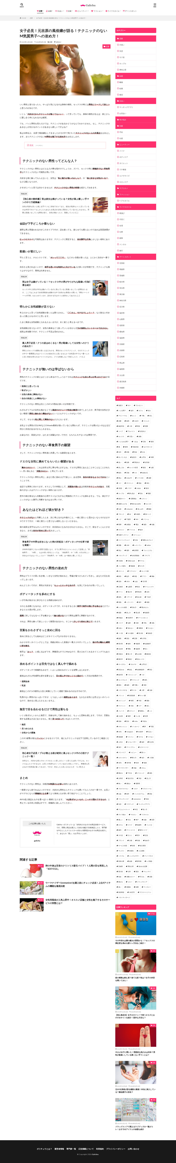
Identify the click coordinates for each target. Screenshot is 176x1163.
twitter (149, 545)
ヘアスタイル (124, 201)
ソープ (120, 431)
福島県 (147, 613)
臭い (119, 462)
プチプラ (147, 555)
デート (120, 592)
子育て (122, 219)
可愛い (136, 685)
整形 (138, 426)
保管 (133, 846)
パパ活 (120, 633)
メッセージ (135, 726)
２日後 (151, 758)
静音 (119, 576)
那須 (137, 871)
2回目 (120, 488)
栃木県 (122, 282)
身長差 (128, 524)
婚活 (121, 95)
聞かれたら (145, 607)
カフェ (141, 410)
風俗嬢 (120, 737)
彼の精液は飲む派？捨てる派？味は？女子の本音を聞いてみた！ (135, 979)
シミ (150, 711)
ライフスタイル (113, 11)
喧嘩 (119, 524)
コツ (119, 483)
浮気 (145, 623)
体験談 (141, 628)
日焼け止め (131, 561)
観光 (119, 473)
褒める (120, 773)
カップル (122, 63)
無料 (129, 644)
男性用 (139, 592)
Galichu (95, 1154)
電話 (137, 524)
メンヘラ (121, 711)
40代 (120, 763)
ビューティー (82, 11)
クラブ (130, 825)
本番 (152, 457)
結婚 (50, 11)
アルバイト (131, 431)
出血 (119, 794)
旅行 (121, 251)
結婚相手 (148, 644)
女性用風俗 (135, 555)
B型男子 (130, 618)
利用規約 (100, 1149)
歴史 (150, 794)
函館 (149, 493)
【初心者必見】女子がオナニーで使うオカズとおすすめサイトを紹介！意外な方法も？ (135, 1016)
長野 (129, 716)
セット (134, 416)
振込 (130, 669)
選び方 (130, 592)
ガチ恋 (120, 835)
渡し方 (128, 613)
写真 (152, 726)
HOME (24, 18)
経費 (137, 887)
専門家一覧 (71, 1149)
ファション (97, 11)
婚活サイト (122, 498)
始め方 (147, 840)
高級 (152, 576)
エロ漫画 (130, 633)
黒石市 (120, 659)
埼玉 (136, 809)
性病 (147, 799)
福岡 (127, 685)
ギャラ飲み (122, 814)
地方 (142, 758)
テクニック (135, 680)
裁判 (119, 830)
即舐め (120, 618)
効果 (127, 462)
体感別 (131, 851)
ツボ (142, 675)
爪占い (150, 732)
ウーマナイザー (123, 768)
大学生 (144, 638)
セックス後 (145, 571)
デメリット (122, 706)
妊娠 (69, 11)
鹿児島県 (122, 382)
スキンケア (123, 182)
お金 (136, 581)
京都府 (122, 344)
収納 (119, 721)
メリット (121, 695)
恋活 (146, 835)
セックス (121, 436)
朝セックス (140, 659)
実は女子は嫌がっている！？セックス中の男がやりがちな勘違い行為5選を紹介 (56, 283)
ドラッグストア (142, 882)
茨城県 (122, 276)
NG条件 (140, 732)
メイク (122, 151)
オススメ (121, 530)
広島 (144, 442)
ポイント (121, 571)
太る (143, 452)
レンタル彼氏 (122, 607)
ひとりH (148, 504)
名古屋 (120, 649)
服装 (119, 638)
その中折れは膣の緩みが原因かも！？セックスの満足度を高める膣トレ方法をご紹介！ (135, 941)
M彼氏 (138, 514)
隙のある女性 (136, 504)
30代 (120, 732)
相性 (150, 773)
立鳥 (136, 540)
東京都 (122, 294)
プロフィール (147, 789)
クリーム (146, 519)
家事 (121, 238)
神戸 (137, 820)
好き (149, 410)
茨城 (127, 473)
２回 (130, 426)
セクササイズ (148, 447)
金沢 (132, 410)
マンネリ (121, 851)
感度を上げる (122, 504)
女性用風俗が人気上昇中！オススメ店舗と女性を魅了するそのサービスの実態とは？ (77, 901)
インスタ (149, 825)
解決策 (148, 654)
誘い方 (130, 654)
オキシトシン (122, 726)
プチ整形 (122, 169)
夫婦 (150, 690)
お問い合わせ (133, 1149)
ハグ (119, 519)
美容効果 (132, 695)
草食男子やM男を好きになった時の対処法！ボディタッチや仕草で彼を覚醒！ (55, 543)
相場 (147, 602)
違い (119, 887)
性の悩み (122, 120)
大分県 (122, 375)
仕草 (129, 871)
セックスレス (122, 680)
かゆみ (138, 488)
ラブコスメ (123, 188)
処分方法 (130, 778)
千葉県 (128, 519)
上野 (142, 690)
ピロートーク (144, 747)
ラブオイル (145, 814)
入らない (151, 628)
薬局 (127, 421)
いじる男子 (122, 410)
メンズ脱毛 (122, 566)
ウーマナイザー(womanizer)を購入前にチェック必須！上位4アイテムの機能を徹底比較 (78, 884)
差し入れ (121, 467)
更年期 (129, 763)
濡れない (130, 628)
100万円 (132, 892)
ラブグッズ (129, 804)
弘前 (119, 509)
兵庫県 (122, 350)
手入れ (142, 877)
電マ (138, 835)
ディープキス (148, 856)
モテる (141, 737)
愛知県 (122, 332)
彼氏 (145, 680)
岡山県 (122, 363)
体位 (147, 483)
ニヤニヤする (122, 690)
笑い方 (145, 809)
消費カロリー (130, 877)
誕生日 (134, 457)
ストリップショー (124, 540)
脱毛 (119, 597)
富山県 (138, 613)
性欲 (119, 877)
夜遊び (122, 213)
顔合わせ (121, 669)
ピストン (144, 498)
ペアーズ (129, 597)
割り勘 (141, 633)
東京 (138, 587)
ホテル (120, 825)
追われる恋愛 (143, 866)
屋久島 (120, 871)
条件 (127, 794)
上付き (120, 742)
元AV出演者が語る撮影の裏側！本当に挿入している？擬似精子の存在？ (135, 1090)
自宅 (147, 592)
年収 (140, 701)
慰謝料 (139, 825)
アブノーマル (122, 416)
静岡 (126, 447)
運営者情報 (59, 1149)
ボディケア (123, 157)
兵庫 (137, 623)
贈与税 (139, 861)
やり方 (142, 566)
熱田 (145, 524)
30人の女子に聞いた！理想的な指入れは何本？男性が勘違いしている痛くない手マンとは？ (135, 1053)
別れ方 (134, 607)
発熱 (119, 602)
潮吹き (128, 783)
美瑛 (152, 442)
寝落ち (142, 711)
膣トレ (143, 752)
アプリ (144, 576)
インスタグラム (139, 794)
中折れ (145, 721)
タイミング (122, 701)
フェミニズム (148, 550)
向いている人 (122, 457)
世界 (146, 716)
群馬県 (136, 550)
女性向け (58, 42)
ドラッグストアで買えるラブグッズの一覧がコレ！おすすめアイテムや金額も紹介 (134, 1127)
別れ (141, 493)
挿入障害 (143, 846)
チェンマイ (147, 871)
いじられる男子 (123, 442)
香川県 (120, 644)
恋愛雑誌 (133, 498)
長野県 (122, 325)
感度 (149, 478)
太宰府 (120, 778)
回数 (119, 545)
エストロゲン (122, 758)
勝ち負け (132, 493)
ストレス (146, 421)
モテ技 (122, 57)
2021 (128, 581)
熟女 (135, 452)
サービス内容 (122, 846)
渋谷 (140, 778)
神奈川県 (122, 300)
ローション (137, 535)
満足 (135, 576)
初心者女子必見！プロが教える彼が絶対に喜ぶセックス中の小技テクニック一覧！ (55, 755)
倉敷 (140, 436)
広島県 (122, 357)
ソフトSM (140, 478)
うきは (135, 442)
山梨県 (122, 319)
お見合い (122, 113)
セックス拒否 (133, 467)
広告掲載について (86, 1149)
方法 (129, 820)
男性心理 (122, 70)
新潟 (147, 488)
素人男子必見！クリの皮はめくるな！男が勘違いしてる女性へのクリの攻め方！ (55, 344)
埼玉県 (122, 288)
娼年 (140, 602)
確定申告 (121, 426)
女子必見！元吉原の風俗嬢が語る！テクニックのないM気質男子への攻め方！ (61, 18)
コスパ (130, 882)
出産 (121, 138)
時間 (132, 701)
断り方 (134, 758)
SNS (137, 519)
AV (130, 514)
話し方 (148, 778)
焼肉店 (150, 633)
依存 (137, 763)
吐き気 (151, 742)
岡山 (119, 550)
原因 (150, 877)
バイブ (120, 623)
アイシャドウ (149, 587)
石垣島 (120, 561)
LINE (127, 545)
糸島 (152, 623)
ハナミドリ (129, 602)
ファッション (124, 194)
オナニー (132, 711)
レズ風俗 (149, 861)
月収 (132, 706)
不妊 (121, 132)
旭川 (119, 747)
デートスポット (131, 11)
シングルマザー (134, 856)
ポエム (143, 768)
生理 (121, 226)
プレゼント (139, 405)
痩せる (120, 882)
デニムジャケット (124, 809)
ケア (140, 706)
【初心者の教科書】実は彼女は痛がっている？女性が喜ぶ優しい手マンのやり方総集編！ (55, 200)
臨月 (127, 576)
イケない (151, 737)
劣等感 (147, 462)
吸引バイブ (143, 830)
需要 (146, 426)
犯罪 (152, 820)
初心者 (139, 597)
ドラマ (129, 488)
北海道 (122, 263)
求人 (150, 416)
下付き (130, 773)
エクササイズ (124, 176)
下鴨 (142, 416)
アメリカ (132, 530)
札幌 (152, 524)
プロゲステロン (123, 789)
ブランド (121, 840)
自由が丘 (145, 473)
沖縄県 (122, 388)
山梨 (152, 467)
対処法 (120, 654)
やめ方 (136, 421)
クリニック (140, 773)
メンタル (122, 244)
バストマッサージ (124, 897)
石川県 (122, 307)
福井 (142, 742)
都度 (119, 613)
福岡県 (122, 369)
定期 (135, 638)
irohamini (129, 509)
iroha (136, 721)
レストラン (138, 545)
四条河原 (136, 447)
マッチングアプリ (126, 107)
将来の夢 (121, 861)
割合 (150, 669)
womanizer (137, 799)
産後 (127, 452)
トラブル (121, 856)
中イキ (134, 690)
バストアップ (122, 555)
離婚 (121, 82)
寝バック (148, 514)
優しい (120, 820)
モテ (129, 405)
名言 (119, 452)
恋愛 (40, 11)
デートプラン (130, 747)
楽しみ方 (140, 509)
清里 (145, 685)
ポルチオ (133, 664)
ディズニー (147, 887)
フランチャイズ (123, 799)
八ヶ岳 (138, 716)
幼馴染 (128, 887)
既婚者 (133, 566)
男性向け (137, 462)
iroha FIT (129, 478)
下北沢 (148, 597)
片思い (122, 45)
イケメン (130, 737)
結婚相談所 (140, 669)
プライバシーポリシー (115, 1149)
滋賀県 (122, 338)
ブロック (121, 514)
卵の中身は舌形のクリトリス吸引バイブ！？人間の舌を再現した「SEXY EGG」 (76, 867)
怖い (119, 783)
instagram (130, 732)
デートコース (130, 830)
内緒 (134, 768)
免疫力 (120, 405)
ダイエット (123, 163)
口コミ (130, 835)
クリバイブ (122, 752)
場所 (127, 550)
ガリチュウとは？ (44, 1149)
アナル (142, 561)
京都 (130, 840)
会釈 (129, 623)
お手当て (144, 664)
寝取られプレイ (148, 540)
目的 (119, 581)
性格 (138, 840)
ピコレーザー (132, 742)
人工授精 (141, 851)
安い (146, 649)
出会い (60, 11)
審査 (147, 701)
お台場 (139, 654)
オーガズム (122, 664)
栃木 (141, 530)
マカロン (133, 814)
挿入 (147, 706)
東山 (119, 478)
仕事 (121, 232)
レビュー (133, 752)
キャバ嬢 (143, 695)
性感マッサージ (123, 535)
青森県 (122, 269)
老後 (145, 763)
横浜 (119, 685)
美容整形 (121, 892)
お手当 (143, 457)
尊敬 (129, 649)
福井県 (122, 313)
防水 (127, 721)
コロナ (135, 789)
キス (135, 473)
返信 (127, 638)
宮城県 (120, 866)
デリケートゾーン (145, 892)
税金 (140, 483)
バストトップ (132, 675)
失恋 (121, 51)
